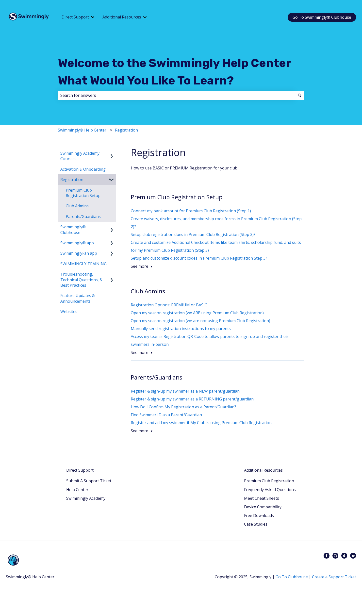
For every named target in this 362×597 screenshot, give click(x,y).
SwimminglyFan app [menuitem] (78, 253)
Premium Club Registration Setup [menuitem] (83, 192)
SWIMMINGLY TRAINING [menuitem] (83, 263)
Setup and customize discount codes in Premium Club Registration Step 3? (199, 258)
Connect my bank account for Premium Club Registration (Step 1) (191, 211)
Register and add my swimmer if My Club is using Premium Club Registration (201, 422)
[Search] (299, 95)
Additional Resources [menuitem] (263, 470)
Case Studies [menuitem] (255, 524)
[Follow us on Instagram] (335, 556)
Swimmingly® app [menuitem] (77, 243)
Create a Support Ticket (334, 577)
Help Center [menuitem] (77, 489)
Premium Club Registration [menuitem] (269, 480)
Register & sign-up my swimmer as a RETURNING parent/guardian (192, 399)
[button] (112, 154)
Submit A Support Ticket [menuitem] (88, 480)
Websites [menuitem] (68, 311)
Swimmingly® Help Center (82, 130)
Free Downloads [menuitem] (259, 515)
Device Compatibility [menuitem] (262, 507)
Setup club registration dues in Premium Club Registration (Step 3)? (193, 234)
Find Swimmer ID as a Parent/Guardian (166, 414)
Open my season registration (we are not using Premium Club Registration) (200, 320)
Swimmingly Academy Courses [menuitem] (79, 155)
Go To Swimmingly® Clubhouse (322, 17)
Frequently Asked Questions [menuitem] (270, 489)
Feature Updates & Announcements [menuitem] (77, 298)
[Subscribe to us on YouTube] (353, 556)
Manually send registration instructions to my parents (181, 328)
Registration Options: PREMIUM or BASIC (169, 305)
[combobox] (176, 95)
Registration (126, 130)
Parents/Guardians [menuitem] (83, 216)
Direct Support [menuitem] (80, 470)
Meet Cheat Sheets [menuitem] (261, 498)
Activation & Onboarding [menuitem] (83, 169)
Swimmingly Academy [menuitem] (85, 498)
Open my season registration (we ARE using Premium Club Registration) (197, 312)
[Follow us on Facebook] (326, 556)
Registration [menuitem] (71, 179)
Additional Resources (121, 17)
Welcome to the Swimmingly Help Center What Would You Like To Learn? (174, 71)
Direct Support (75, 17)
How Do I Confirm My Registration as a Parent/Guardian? (183, 407)
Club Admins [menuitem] (77, 206)
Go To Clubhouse (292, 577)
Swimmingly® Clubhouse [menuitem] (73, 229)
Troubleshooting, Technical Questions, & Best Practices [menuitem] (81, 279)
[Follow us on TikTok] (344, 556)
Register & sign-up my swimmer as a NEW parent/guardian (185, 391)
